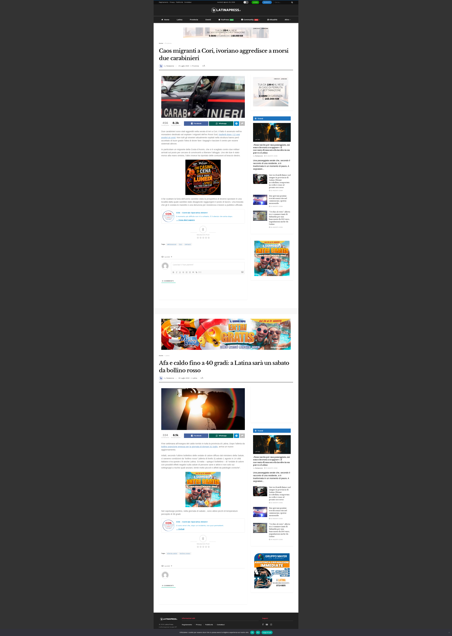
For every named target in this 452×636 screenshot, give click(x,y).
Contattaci (188, 2)
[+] (200, 272)
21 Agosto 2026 (271, 156)
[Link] (196, 272)
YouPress (226, 20)
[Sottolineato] (180, 272)
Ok (252, 632)
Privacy (172, 2)
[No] (449, 632)
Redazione (170, 66)
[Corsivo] (176, 272)
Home (166, 20)
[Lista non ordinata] (190, 272)
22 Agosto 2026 (276, 190)
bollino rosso (185, 553)
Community (250, 20)
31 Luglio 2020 (183, 66)
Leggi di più (267, 632)
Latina (179, 20)
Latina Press (169, 624)
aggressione (171, 244)
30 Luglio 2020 (184, 378)
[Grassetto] (173, 272)
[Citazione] (193, 272)
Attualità (273, 20)
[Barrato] (183, 272)
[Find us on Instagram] (271, 624)
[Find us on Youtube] (267, 624)
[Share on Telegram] (236, 123)
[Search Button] (291, 2)
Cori (180, 244)
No (258, 632)
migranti (188, 244)
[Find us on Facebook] (262, 624)
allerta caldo (172, 553)
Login (255, 2)
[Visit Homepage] (226, 10)
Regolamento (163, 2)
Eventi (208, 20)
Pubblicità (179, 2)
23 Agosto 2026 (276, 206)
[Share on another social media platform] (242, 123)
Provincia (194, 20)
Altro (287, 20)
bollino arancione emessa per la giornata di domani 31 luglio (189, 446)
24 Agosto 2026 (276, 227)
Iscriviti (267, 2)
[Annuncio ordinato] (186, 272)
